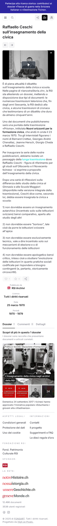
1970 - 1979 (16, 313)
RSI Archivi (18, 288)
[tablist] (28, 324)
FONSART (19, 518)
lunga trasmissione (33, 159)
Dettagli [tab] (40, 324)
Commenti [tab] (25, 324)
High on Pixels (25, 521)
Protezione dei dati (14, 427)
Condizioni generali (14, 422)
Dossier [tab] (8, 324)
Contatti (34, 422)
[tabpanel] (28, 370)
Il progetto (36, 427)
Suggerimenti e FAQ (41, 432)
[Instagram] (8, 512)
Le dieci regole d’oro (42, 437)
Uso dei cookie (11, 432)
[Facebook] (4, 512)
